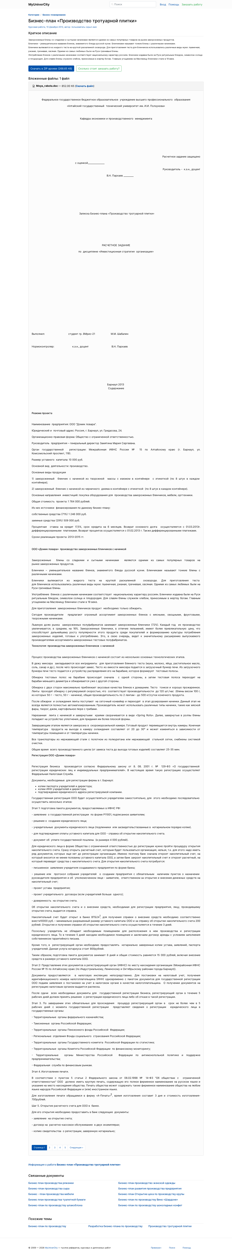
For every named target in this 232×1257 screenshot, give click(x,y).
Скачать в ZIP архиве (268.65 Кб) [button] (51, 68)
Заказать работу (192, 4)
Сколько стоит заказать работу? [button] (98, 68)
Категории (33, 15)
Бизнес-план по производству (47, 1226)
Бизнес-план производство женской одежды (146, 1183)
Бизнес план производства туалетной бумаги (57, 1199)
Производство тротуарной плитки (170, 1226)
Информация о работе (74, 1164)
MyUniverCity (51, 1248)
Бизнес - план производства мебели (51, 1194)
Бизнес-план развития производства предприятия (149, 1188)
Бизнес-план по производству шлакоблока (55, 1205)
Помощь (174, 4)
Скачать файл (84, 86)
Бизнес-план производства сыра (48, 1188)
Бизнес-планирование (54, 15)
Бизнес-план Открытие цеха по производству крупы (151, 1194)
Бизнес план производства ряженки (51, 1183)
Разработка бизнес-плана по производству (115, 1226)
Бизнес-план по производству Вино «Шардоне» (148, 1199)
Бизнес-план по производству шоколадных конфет (150, 1205)
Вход (163, 4)
